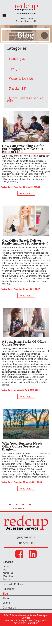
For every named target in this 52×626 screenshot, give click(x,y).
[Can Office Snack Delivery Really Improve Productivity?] (26, 220)
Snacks (6, 579)
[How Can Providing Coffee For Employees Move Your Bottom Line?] (26, 126)
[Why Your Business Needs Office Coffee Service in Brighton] (26, 423)
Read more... (26, 193)
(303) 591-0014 (26, 18)
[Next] (23, 504)
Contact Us (9, 607)
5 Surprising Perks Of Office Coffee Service (24, 343)
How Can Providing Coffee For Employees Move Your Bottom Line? (23, 149)
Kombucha (8, 572)
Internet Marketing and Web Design (23, 620)
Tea (4, 569)
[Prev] (16, 504)
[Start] (9, 504)
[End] (30, 504)
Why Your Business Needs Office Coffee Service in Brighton (22, 446)
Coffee (6, 566)
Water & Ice (8, 576)
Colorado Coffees (13, 584)
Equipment (9, 589)
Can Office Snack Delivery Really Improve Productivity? (25, 242)
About (6, 598)
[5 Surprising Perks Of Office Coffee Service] (26, 322)
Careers (6, 602)
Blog (5, 594)
